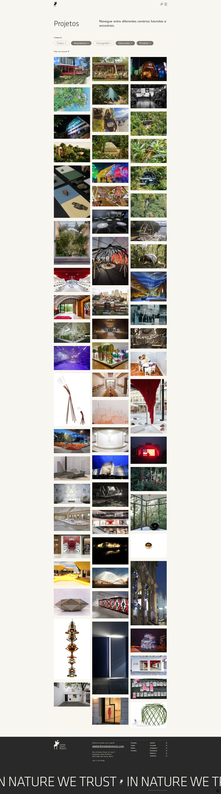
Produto (145, 43)
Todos (61, 43)
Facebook (153, 751)
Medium (153, 753)
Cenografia (103, 43)
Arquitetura (81, 43)
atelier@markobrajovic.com (108, 746)
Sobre (133, 745)
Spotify (152, 743)
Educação (125, 43)
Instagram (153, 748)
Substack (153, 756)
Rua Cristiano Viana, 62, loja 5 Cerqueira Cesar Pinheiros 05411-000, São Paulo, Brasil (103, 754)
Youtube (153, 745)
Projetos (134, 743)
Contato (134, 751)
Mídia (133, 748)
